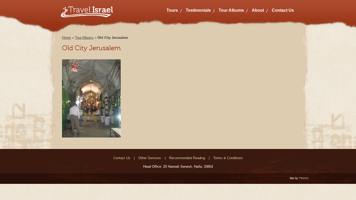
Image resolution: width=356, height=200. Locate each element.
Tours (172, 10)
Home (66, 38)
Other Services (149, 158)
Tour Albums (231, 10)
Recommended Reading (187, 158)
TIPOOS (303, 178)
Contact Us (283, 10)
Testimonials (198, 10)
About (258, 10)
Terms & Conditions (228, 158)
